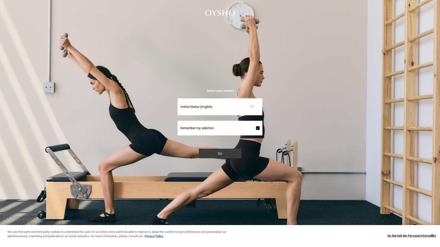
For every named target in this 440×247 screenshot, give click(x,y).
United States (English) (196, 107)
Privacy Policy (154, 236)
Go (220, 153)
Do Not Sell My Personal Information (412, 235)
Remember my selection (197, 128)
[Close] (433, 236)
